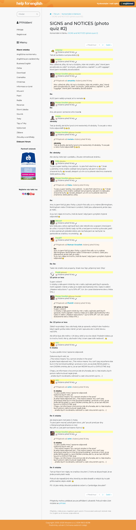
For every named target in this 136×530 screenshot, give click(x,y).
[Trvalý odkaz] (76, 52)
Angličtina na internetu (26, 54)
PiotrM (61, 272)
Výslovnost (21, 128)
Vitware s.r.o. (70, 523)
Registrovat (21, 34)
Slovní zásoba (22, 110)
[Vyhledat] (37, 14)
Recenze (20, 105)
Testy (19, 119)
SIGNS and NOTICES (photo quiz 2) (83, 33)
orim (57, 343)
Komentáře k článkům (71, 14)
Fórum (57, 14)
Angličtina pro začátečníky (28, 59)
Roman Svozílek (68, 74)
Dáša (60, 161)
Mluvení (20, 91)
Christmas (21, 82)
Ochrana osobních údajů (76, 525)
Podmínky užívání (57, 525)
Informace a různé (24, 87)
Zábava (20, 133)
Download (21, 73)
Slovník (20, 114)
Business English (24, 64)
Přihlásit (20, 30)
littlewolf (58, 221)
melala (58, 116)
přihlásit (62, 503)
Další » (109, 45)
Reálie (19, 100)
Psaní (19, 96)
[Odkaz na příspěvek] (54, 81)
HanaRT (58, 238)
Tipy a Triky (21, 123)
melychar (58, 50)
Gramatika (21, 77)
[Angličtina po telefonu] (28, 173)
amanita (58, 59)
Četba (19, 68)
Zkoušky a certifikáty (25, 137)
